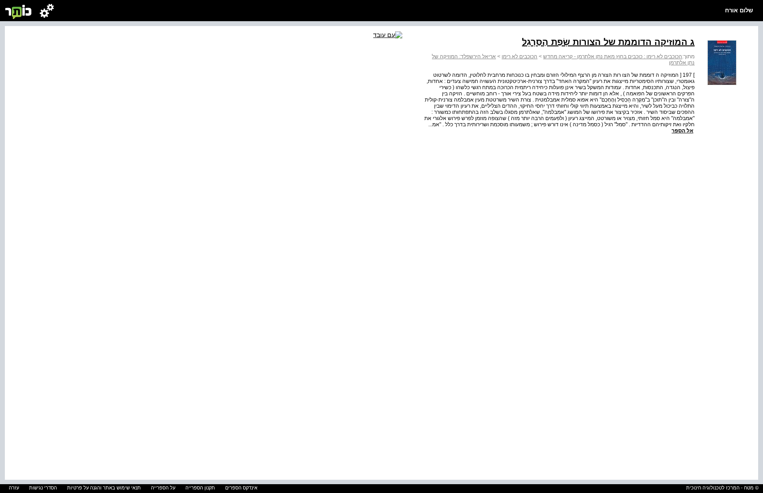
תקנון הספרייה (200, 487)
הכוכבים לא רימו (519, 56)
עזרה (14, 487)
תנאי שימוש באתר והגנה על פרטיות (104, 487)
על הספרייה (163, 487)
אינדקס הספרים (241, 487)
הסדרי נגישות (43, 487)
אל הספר (682, 131)
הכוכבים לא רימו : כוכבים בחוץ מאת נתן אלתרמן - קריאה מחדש (612, 56)
